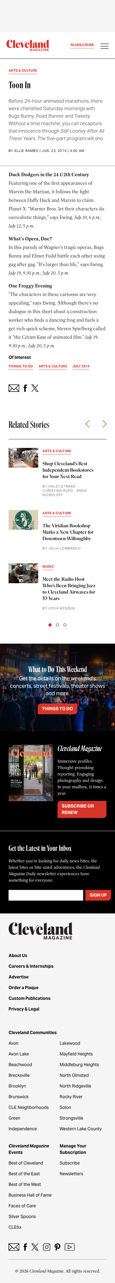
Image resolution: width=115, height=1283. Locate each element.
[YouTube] (70, 1247)
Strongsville (71, 1118)
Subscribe (82, 45)
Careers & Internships (31, 966)
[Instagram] (46, 1247)
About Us (18, 955)
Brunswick (19, 1097)
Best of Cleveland (26, 1163)
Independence (23, 1129)
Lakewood (70, 1043)
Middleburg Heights (79, 1064)
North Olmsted (74, 1075)
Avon (13, 1043)
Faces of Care (22, 1206)
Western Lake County (81, 1129)
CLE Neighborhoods (29, 1107)
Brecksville (19, 1075)
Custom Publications (30, 998)
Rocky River (71, 1097)
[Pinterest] (57, 1247)
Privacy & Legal (24, 1009)
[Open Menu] (105, 47)
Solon (65, 1107)
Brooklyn (17, 1086)
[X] (35, 1247)
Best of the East (24, 1174)
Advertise (19, 977)
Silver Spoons (22, 1216)
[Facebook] (25, 1247)
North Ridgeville (75, 1086)
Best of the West (25, 1184)
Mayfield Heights (76, 1054)
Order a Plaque (24, 987)
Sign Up (98, 895)
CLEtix (15, 1227)
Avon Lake (19, 1054)
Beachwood (20, 1064)
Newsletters (71, 1174)
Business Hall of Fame (30, 1195)
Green (14, 1118)
